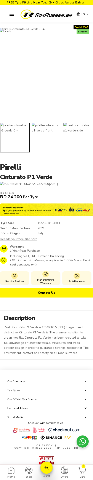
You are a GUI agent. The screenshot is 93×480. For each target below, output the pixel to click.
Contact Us (46, 293)
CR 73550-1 (45, 445)
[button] (11, 14)
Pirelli (10, 167)
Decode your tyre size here (18, 239)
